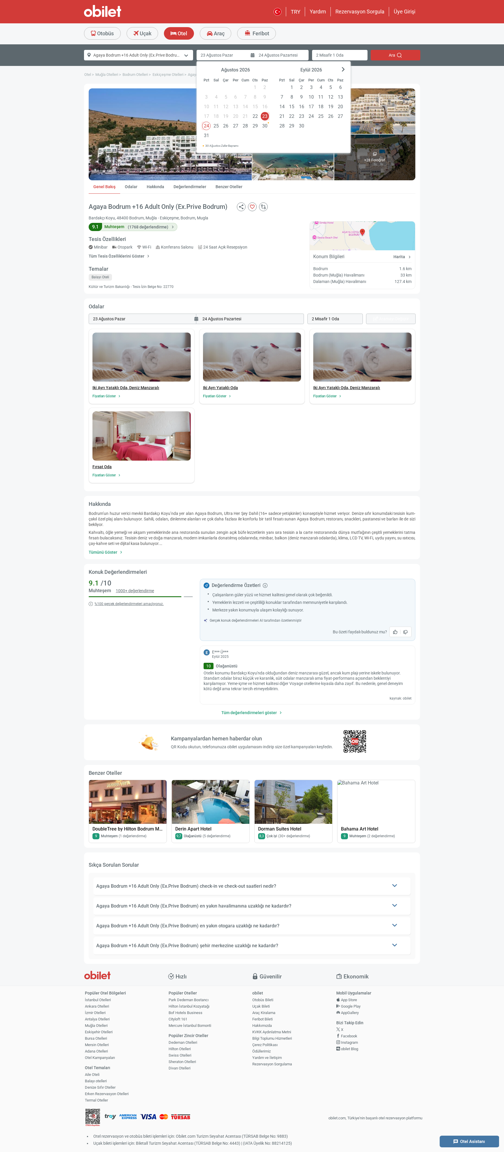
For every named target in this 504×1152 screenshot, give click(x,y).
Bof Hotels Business (185, 1013)
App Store (348, 1000)
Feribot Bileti (262, 1019)
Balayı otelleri (96, 1081)
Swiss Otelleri (180, 1055)
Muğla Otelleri (96, 1025)
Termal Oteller (96, 1100)
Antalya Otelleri (97, 1019)
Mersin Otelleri (97, 1045)
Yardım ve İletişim (267, 1057)
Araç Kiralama (263, 1013)
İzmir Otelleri (95, 1013)
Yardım (318, 11)
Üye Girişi (404, 11)
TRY (295, 12)
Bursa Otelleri (96, 1038)
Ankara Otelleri (97, 1006)
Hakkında (155, 186)
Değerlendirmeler (190, 186)
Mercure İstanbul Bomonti (190, 1025)
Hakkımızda (262, 1025)
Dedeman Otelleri (183, 1042)
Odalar (131, 186)
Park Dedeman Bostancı (189, 1000)
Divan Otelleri (179, 1068)
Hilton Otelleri (180, 1049)
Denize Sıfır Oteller (100, 1087)
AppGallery (349, 1013)
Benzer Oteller (229, 186)
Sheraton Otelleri (182, 1062)
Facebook (348, 1036)
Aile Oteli (92, 1074)
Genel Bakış (104, 186)
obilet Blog (349, 1049)
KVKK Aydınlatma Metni (271, 1032)
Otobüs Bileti (262, 1000)
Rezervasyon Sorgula (359, 11)
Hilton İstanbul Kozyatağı (189, 1006)
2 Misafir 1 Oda (330, 55)
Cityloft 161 (178, 1019)
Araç (219, 33)
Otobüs (105, 33)
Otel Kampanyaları (100, 1057)
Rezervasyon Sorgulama (272, 1064)
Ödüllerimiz (261, 1051)
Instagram (349, 1042)
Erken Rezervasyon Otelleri (107, 1094)
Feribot (260, 33)
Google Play (350, 1006)
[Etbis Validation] (93, 1118)
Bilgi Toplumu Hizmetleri (272, 1038)
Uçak (145, 33)
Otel (181, 33)
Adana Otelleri (96, 1051)
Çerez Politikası (265, 1045)
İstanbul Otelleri (98, 1000)
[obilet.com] (116, 16)
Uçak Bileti (261, 1006)
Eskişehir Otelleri (99, 1032)
